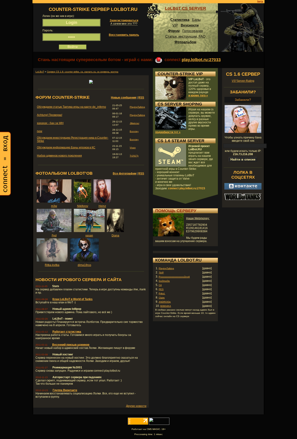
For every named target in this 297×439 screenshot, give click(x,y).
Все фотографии (124, 173)
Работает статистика (66, 331)
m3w (54, 206)
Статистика (179, 20)
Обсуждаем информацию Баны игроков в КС (66, 147)
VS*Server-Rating (243, 80)
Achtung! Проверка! (49, 115)
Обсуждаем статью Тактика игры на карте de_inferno (71, 106)
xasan (89, 235)
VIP (175, 25)
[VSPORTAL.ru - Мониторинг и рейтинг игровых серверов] (159, 424)
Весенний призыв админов (70, 344)
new (39, 131)
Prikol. (162, 293)
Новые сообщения (123, 97)
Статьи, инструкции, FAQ (185, 36)
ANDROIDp (165, 302)
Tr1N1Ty (134, 155)
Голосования (192, 31)
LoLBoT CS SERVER (185, 8)
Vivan (133, 147)
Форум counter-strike (63, 97)
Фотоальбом (185, 42)
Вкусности (190, 25)
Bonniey (134, 131)
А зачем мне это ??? (123, 23)
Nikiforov (82, 206)
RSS (141, 97)
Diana (115, 235)
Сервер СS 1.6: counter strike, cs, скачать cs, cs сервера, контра (82, 71)
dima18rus (84, 265)
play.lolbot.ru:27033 (201, 59)
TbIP (161, 272)
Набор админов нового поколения (59, 155)
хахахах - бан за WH (50, 123)
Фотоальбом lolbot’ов (64, 173)
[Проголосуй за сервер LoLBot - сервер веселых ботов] (91, 82)
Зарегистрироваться (124, 20)
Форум (174, 31)
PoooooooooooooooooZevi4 (174, 276)
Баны (196, 20)
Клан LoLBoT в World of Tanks (72, 299)
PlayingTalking (137, 107)
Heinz (102, 206)
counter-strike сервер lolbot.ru (93, 9)
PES (161, 289)
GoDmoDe (164, 281)
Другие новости (136, 406)
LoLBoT (40, 71)
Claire (162, 297)
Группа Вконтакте (65, 390)
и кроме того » (198, 95)
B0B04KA (165, 306)
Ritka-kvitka (52, 265)
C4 (160, 285)
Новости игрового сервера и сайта (79, 279)
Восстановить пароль (124, 34)
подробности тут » (168, 132)
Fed (54, 235)
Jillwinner (134, 123)
